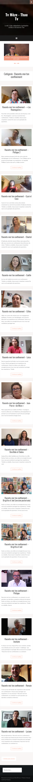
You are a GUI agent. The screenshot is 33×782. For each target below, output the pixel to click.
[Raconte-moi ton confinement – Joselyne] (16, 626)
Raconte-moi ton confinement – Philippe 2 (17, 151)
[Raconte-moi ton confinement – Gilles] (16, 299)
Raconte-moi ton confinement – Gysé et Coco (16, 197)
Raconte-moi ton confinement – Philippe (17, 592)
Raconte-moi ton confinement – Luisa (16, 357)
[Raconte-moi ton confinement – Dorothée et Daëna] (16, 437)
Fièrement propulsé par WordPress (11, 777)
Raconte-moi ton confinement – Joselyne (17, 640)
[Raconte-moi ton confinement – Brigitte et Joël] (16, 532)
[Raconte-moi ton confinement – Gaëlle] (16, 262)
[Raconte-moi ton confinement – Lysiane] (16, 719)
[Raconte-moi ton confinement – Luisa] (16, 344)
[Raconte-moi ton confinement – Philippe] (16, 578)
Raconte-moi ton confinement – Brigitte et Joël (17, 545)
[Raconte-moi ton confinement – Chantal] (16, 224)
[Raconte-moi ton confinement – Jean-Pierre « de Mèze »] (16, 390)
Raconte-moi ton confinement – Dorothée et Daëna (17, 451)
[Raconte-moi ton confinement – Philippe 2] (16, 137)
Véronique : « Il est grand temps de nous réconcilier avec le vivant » (16, 58)
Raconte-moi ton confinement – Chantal (16, 237)
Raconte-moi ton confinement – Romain (16, 685)
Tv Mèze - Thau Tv (16, 16)
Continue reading (16, 167)
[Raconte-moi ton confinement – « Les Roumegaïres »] (16, 94)
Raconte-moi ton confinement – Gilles (16, 311)
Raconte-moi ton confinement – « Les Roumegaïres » (16, 108)
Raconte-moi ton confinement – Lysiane (16, 731)
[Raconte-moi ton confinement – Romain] (16, 673)
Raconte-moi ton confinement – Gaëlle (16, 275)
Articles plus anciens (9, 758)
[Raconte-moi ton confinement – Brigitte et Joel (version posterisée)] (16, 485)
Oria (27, 777)
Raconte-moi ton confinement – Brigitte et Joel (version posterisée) (16, 499)
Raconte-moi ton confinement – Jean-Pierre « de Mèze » (16, 404)
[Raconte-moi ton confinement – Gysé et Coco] (16, 183)
